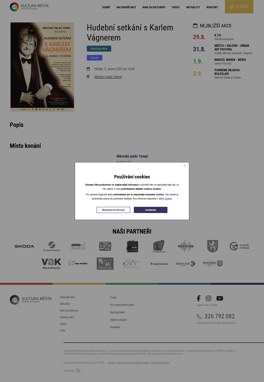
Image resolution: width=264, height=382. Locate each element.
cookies (168, 198)
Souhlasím (150, 210)
